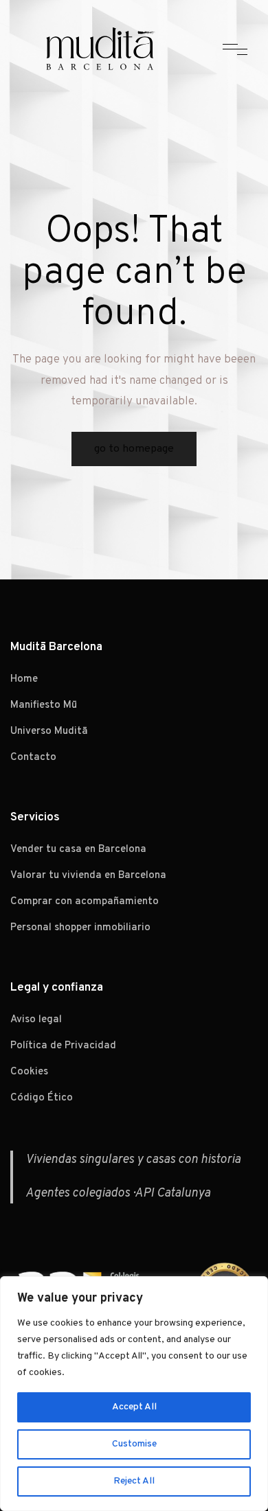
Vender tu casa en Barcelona (78, 849)
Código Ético (41, 1098)
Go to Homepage (134, 449)
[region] (134, 1393)
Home (24, 679)
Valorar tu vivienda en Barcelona (88, 875)
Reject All (134, 1481)
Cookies (29, 1072)
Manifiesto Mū (43, 705)
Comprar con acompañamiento (84, 901)
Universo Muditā (49, 731)
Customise (134, 1444)
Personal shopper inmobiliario (80, 927)
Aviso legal (36, 1019)
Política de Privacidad (63, 1045)
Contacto (33, 757)
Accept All (134, 1407)
